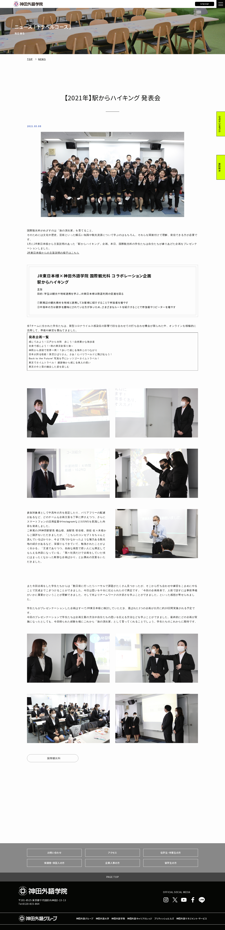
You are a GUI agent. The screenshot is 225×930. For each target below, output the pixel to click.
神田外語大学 (102, 918)
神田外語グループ (84, 918)
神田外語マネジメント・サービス (191, 918)
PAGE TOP (112, 877)
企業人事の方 (112, 862)
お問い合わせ (54, 852)
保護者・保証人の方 (54, 862)
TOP (30, 59)
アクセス (112, 852)
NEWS (42, 59)
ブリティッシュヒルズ (164, 918)
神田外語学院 (118, 918)
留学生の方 (171, 862)
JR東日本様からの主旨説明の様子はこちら (53, 252)
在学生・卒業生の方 (170, 852)
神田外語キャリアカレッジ (139, 918)
